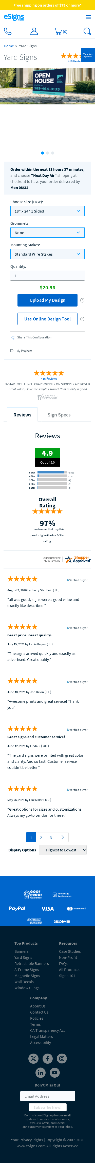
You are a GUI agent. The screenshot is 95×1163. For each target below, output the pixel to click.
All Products (69, 969)
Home (9, 45)
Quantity (18, 266)
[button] (82, 300)
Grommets (19, 223)
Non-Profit (68, 957)
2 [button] (47, 153)
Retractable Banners (31, 963)
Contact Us (39, 1012)
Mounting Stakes (25, 244)
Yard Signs (23, 957)
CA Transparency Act (47, 1030)
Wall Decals (24, 981)
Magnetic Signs (27, 975)
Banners (21, 951)
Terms (35, 1024)
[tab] (22, 415)
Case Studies (70, 951)
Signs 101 (67, 975)
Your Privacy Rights (27, 1139)
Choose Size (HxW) (26, 201)
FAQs (63, 963)
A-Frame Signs (26, 969)
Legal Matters (41, 1036)
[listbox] (47, 211)
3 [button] (52, 153)
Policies (36, 1018)
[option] (47, 107)
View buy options (88, 55)
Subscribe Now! (47, 1107)
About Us (38, 1005)
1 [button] (42, 153)
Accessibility (40, 1042)
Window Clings (27, 987)
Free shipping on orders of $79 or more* (47, 5)
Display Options (22, 849)
